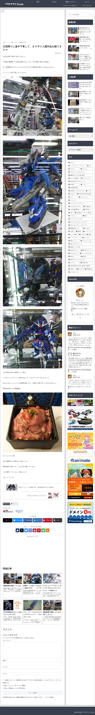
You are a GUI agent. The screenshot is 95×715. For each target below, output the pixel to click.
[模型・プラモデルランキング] (8, 511)
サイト (5, 673)
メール (5, 667)
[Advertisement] (32, 27)
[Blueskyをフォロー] (26, 530)
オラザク (15, 503)
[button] (57, 520)
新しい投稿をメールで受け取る (14, 688)
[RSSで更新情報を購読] (47, 530)
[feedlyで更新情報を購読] (43, 530)
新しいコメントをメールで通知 (14, 685)
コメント (7, 640)
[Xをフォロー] (22, 530)
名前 (4, 660)
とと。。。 (80, 300)
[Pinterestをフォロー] (39, 530)
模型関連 (7, 503)
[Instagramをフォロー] (30, 530)
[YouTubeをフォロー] (34, 530)
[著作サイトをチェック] (17, 530)
